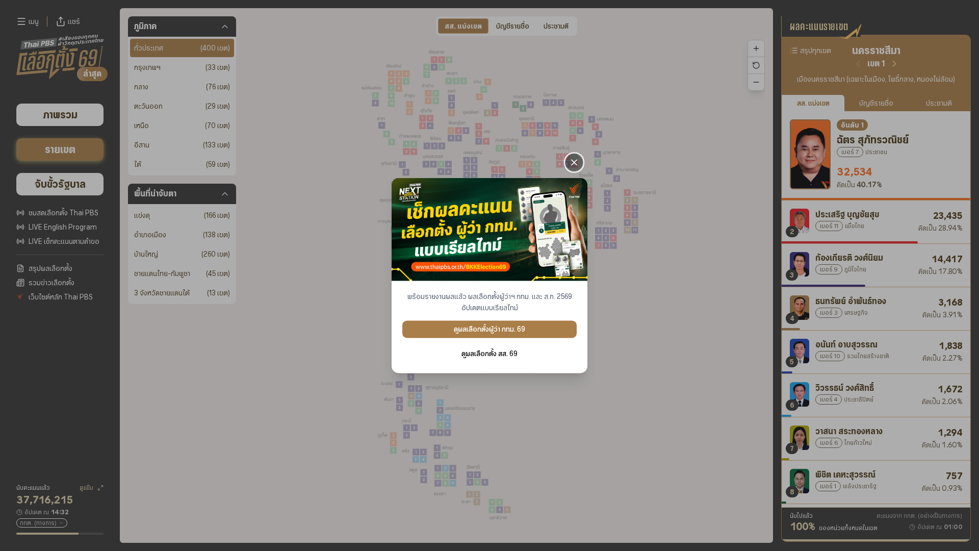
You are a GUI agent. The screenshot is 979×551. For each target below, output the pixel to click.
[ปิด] (574, 162)
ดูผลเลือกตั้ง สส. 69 (489, 354)
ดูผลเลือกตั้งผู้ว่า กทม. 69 (489, 329)
